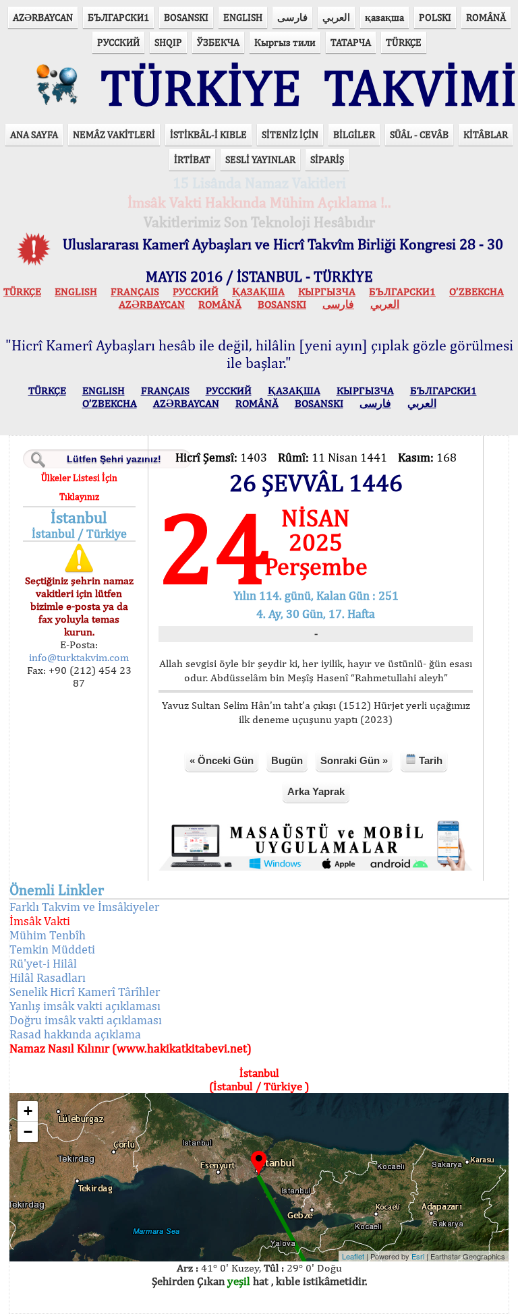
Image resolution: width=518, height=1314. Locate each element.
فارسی (292, 17)
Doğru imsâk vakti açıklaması (85, 1020)
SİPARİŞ (327, 159)
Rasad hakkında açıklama (75, 1034)
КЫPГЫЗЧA (326, 291)
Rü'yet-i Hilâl (43, 963)
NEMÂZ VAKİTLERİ (114, 134)
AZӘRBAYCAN (43, 17)
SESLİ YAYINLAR (260, 159)
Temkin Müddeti (52, 949)
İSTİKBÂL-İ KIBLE (208, 134)
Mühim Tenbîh (47, 935)
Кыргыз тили (285, 42)
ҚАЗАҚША (258, 291)
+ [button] (28, 1110)
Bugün (287, 760)
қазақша (384, 17)
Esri (417, 1256)
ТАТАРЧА (350, 42)
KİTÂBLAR (485, 134)
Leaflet (353, 1256)
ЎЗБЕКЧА (218, 42)
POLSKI (435, 17)
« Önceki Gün (222, 760)
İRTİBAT (192, 159)
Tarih (429, 760)
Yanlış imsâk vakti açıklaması (85, 1006)
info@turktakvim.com (79, 657)
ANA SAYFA (34, 134)
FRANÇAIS (135, 291)
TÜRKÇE (404, 42)
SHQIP (168, 42)
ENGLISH (242, 17)
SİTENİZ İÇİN (290, 134)
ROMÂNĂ (486, 17)
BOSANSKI (186, 17)
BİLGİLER (354, 134)
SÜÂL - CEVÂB (419, 134)
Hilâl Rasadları (47, 977)
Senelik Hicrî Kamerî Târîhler (84, 991)
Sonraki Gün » (354, 760)
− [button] (28, 1131)
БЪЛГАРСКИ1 (118, 17)
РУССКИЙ (118, 42)
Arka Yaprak (316, 791)
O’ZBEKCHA (476, 291)
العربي (336, 17)
